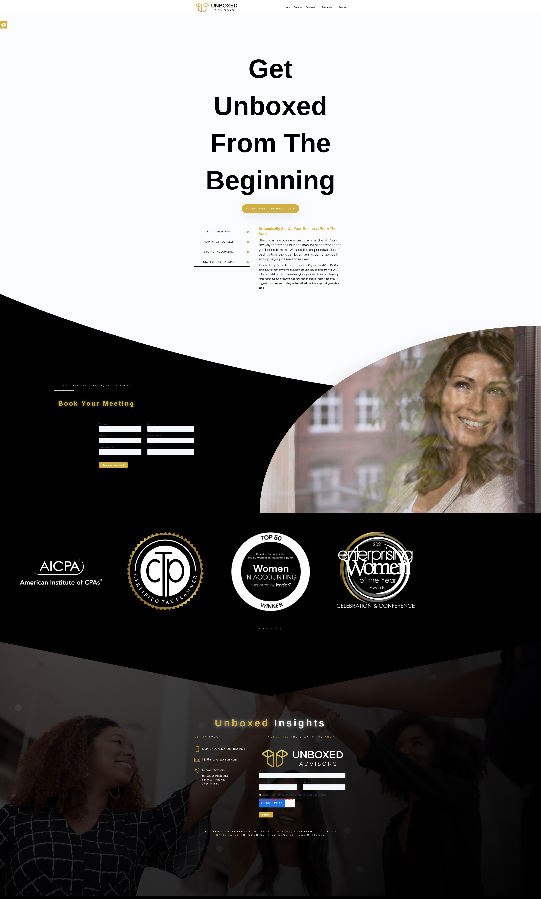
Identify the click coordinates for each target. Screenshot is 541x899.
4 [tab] (271, 628)
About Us (298, 7)
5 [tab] (276, 628)
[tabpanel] (270, 573)
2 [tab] (263, 628)
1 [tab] (259, 628)
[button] (3, 24)
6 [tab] (280, 628)
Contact (343, 7)
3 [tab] (267, 628)
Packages (310, 7)
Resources (327, 7)
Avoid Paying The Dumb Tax (269, 208)
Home (287, 7)
